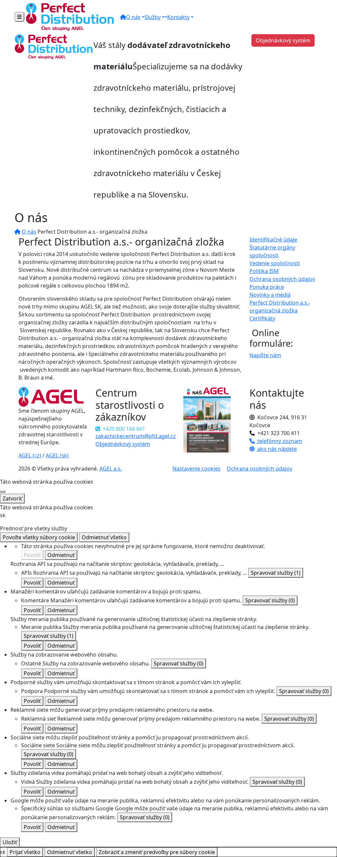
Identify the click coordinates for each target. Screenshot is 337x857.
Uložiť (10, 842)
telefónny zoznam (279, 441)
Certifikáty (262, 318)
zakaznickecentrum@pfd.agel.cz (135, 436)
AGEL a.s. (110, 468)
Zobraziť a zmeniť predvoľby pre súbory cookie (157, 852)
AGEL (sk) (57, 455)
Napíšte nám (265, 355)
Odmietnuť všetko (104, 537)
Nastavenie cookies (196, 468)
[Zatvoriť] (2, 492)
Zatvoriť (12, 498)
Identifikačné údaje (273, 239)
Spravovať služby (275, 572)
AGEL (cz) (29, 455)
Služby (152, 17)
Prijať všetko (25, 852)
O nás (133, 17)
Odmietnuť (61, 555)
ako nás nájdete (276, 448)
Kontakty (178, 17)
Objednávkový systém (283, 40)
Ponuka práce (266, 286)
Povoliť (32, 555)
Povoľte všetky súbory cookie (39, 537)
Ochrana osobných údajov (282, 279)
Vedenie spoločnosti (274, 263)
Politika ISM (264, 271)
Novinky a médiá (270, 294)
